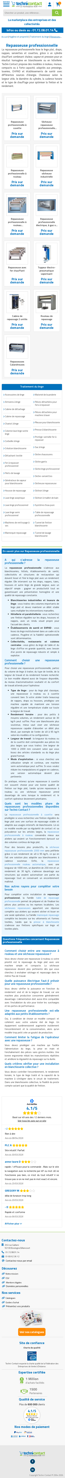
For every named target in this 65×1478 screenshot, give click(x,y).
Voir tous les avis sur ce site (32, 1120)
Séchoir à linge (42, 490)
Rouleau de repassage (47, 317)
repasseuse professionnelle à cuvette (30, 814)
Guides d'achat (12, 1302)
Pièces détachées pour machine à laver (46, 413)
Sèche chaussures (44, 454)
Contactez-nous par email (18, 1260)
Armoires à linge (12, 402)
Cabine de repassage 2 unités (17, 317)
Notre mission (12, 1273)
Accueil (5, 36)
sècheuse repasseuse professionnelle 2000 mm (32, 848)
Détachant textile (13, 455)
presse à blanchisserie (46, 922)
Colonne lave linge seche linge (16, 432)
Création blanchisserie (15, 448)
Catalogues (10, 1298)
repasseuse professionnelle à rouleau (32, 833)
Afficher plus (12, 1223)
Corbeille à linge (12, 441)
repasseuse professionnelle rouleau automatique (32, 862)
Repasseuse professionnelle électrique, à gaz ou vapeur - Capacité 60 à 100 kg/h (46, 225)
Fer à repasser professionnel (12, 464)
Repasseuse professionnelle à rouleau (17, 173)
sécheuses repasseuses (17, 908)
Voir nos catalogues (32, 1332)
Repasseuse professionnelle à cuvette (17, 125)
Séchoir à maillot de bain (46, 498)
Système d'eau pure (45, 505)
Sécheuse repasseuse (46, 483)
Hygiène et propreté (18, 36)
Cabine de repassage (15, 416)
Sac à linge (40, 447)
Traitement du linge (39, 36)
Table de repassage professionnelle (44, 514)
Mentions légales (14, 1282)
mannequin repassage (48, 915)
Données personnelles (17, 1286)
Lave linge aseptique (15, 498)
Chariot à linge (12, 423)
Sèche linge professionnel (47, 469)
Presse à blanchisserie (46, 429)
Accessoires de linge (14, 394)
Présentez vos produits (18, 1306)
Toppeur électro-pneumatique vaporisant (46, 271)
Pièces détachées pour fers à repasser (46, 403)
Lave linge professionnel (16, 505)
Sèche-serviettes (43, 476)
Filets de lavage (12, 473)
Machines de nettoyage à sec (17, 524)
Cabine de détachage (15, 409)
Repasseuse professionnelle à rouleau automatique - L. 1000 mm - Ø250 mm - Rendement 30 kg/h (17, 228)
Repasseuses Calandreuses (17, 363)
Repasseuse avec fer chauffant (17, 269)
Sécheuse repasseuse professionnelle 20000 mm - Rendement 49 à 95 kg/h (46, 129)
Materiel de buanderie (45, 394)
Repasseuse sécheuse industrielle (46, 173)
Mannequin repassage (15, 533)
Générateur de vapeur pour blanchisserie (15, 482)
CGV (7, 1278)
